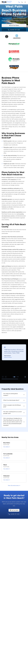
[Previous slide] (3, 377)
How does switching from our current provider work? (12, 412)
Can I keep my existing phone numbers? (10, 394)
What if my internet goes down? (11, 400)
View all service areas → (14, 485)
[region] (14, 361)
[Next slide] (6, 377)
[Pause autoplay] (25, 377)
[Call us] (19, 2)
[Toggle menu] (25, 2)
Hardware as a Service (7, 207)
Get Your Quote (15, 25)
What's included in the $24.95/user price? (12, 406)
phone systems (5, 96)
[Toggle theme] (22, 2)
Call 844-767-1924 (15, 30)
